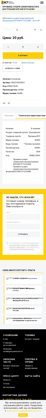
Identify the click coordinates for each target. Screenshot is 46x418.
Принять (23, 415)
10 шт (15, 63)
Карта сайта (32, 376)
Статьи (6, 384)
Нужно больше (27, 63)
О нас (5, 339)
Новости (6, 380)
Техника (30, 335)
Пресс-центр (11, 376)
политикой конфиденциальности (24, 411)
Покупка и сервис (31, 360)
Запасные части (9, 360)
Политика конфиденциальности (12, 350)
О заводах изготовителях (9, 344)
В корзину (23, 55)
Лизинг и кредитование (31, 367)
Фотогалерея (9, 387)
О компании (10, 335)
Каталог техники (32, 339)
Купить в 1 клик (12, 68)
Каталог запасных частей (11, 367)
